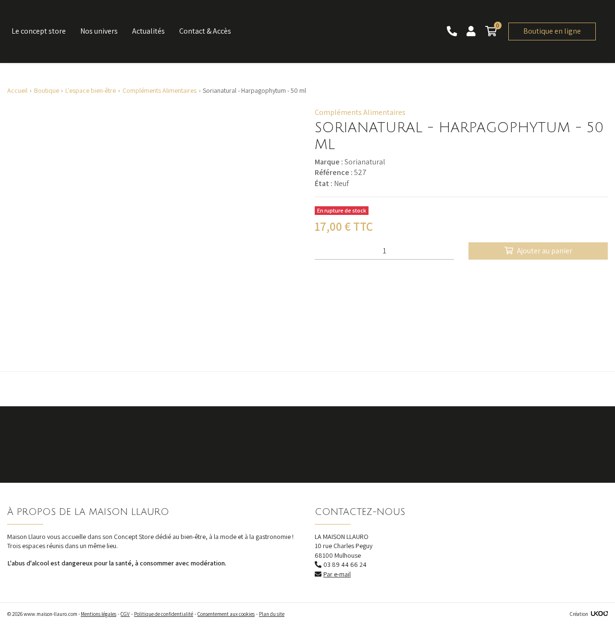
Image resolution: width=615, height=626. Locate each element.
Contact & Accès (205, 31)
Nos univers (99, 31)
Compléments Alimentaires (360, 112)
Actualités (148, 31)
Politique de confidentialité (163, 614)
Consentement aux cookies (226, 614)
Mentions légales (98, 614)
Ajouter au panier (544, 251)
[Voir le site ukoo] (599, 614)
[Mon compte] (472, 31)
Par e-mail (337, 574)
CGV (125, 614)
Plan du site (271, 614)
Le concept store (39, 31)
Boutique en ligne (552, 31)
